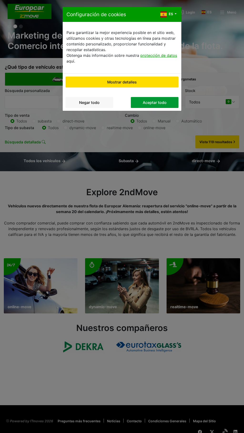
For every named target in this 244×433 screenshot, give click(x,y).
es (171, 14)
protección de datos (158, 55)
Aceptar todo (155, 102)
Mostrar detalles (122, 82)
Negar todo (89, 102)
